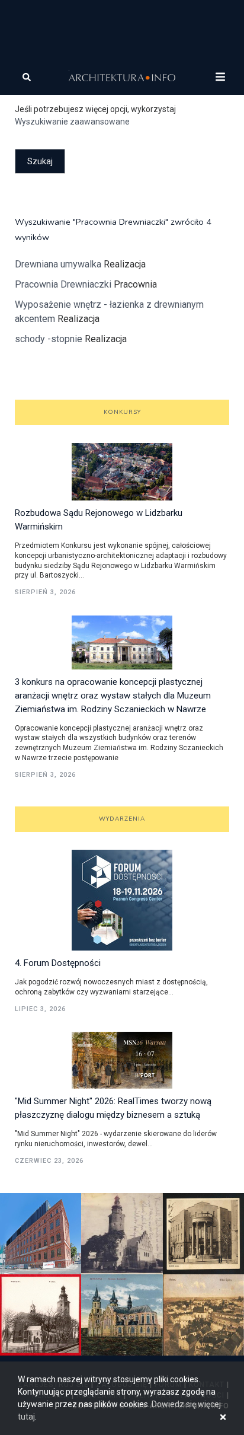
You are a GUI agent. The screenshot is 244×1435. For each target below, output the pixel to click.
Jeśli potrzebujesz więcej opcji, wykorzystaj (95, 115)
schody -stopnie (48, 339)
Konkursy (122, 412)
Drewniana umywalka (59, 264)
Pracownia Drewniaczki (64, 284)
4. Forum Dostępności (58, 963)
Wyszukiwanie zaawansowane (72, 121)
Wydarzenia (122, 819)
